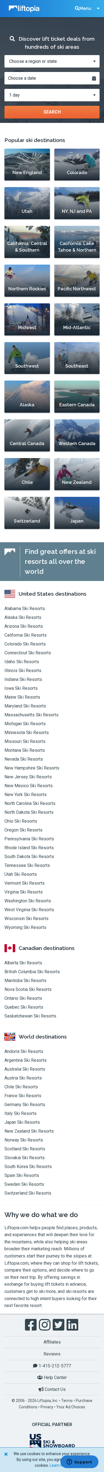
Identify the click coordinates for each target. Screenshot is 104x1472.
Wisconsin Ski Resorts (26, 918)
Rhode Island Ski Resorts (29, 847)
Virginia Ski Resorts (23, 892)
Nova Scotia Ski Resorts (28, 989)
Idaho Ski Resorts (21, 661)
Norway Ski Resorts (23, 1140)
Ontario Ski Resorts (23, 998)
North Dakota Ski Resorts (29, 812)
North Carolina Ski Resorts (29, 803)
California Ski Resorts (25, 635)
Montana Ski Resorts (24, 750)
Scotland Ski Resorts (24, 1148)
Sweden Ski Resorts (24, 1184)
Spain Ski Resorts (21, 1175)
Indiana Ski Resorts (23, 679)
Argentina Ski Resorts (25, 1060)
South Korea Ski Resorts (28, 1166)
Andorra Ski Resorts (23, 1051)
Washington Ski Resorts (27, 900)
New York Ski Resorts (25, 794)
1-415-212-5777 (54, 1365)
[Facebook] (31, 1325)
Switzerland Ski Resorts (27, 1193)
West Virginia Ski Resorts (29, 909)
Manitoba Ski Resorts (25, 980)
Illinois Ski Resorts (22, 670)
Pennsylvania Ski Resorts (29, 838)
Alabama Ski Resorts (24, 608)
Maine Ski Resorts (22, 697)
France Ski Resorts (22, 1095)
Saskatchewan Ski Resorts (30, 1016)
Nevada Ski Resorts (23, 759)
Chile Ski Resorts (21, 1086)
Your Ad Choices (70, 1407)
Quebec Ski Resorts (23, 1007)
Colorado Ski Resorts (25, 644)
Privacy (46, 1407)
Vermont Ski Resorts (24, 883)
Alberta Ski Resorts (23, 962)
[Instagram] (45, 1325)
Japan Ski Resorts (22, 1122)
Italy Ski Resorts (20, 1113)
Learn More (60, 1465)
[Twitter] (59, 1325)
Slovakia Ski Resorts (24, 1157)
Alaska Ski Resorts (22, 617)
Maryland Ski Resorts (25, 706)
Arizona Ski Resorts (23, 626)
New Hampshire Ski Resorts (31, 768)
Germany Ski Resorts (24, 1104)
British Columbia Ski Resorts (32, 971)
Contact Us (55, 1389)
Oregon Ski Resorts (23, 830)
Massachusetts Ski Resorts (31, 714)
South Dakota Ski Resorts (29, 856)
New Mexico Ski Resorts (28, 785)
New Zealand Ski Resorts (29, 1131)
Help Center (55, 1377)
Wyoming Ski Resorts (25, 927)
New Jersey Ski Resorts (28, 776)
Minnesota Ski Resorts (26, 732)
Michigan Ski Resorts (25, 723)
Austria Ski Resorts (23, 1078)
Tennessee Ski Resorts (27, 865)
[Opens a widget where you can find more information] (79, 1462)
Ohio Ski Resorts (20, 821)
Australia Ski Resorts (24, 1069)
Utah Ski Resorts (20, 874)
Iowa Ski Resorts (21, 688)
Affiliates (52, 1342)
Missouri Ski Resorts (24, 741)
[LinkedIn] (73, 1325)
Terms (67, 1400)
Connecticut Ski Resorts (27, 652)
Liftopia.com (16, 1227)
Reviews (52, 1354)
